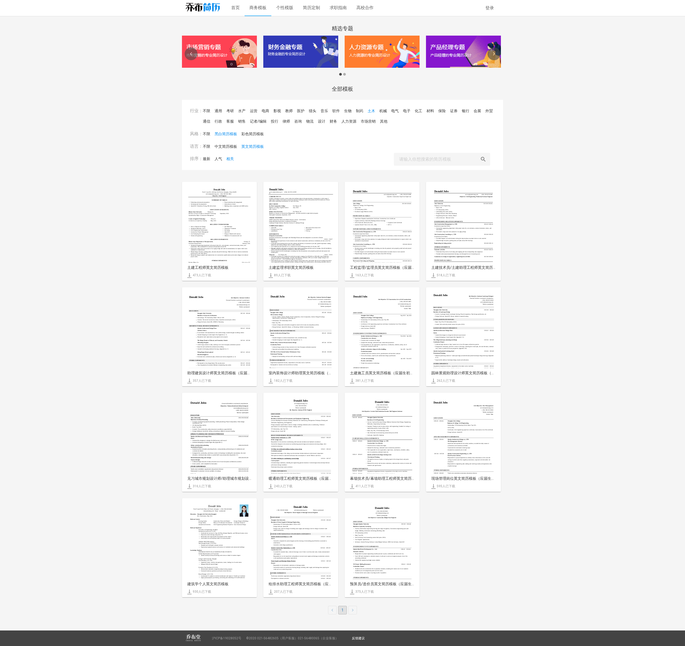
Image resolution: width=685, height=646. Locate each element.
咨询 (298, 121)
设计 (321, 121)
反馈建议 (358, 638)
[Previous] (191, 53)
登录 (489, 7)
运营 (253, 111)
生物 (348, 111)
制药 (359, 111)
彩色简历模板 (252, 134)
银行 (465, 111)
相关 (230, 159)
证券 (454, 111)
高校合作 (365, 7)
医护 (301, 111)
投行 (274, 121)
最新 (206, 159)
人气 (218, 159)
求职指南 (338, 7)
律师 (286, 121)
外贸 (489, 111)
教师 (289, 111)
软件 (336, 111)
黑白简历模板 (226, 134)
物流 (310, 121)
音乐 (324, 111)
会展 (477, 111)
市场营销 (368, 121)
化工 (418, 111)
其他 (383, 121)
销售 (242, 121)
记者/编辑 (258, 121)
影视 (277, 111)
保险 (442, 111)
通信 (206, 121)
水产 (242, 111)
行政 (218, 121)
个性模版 (284, 7)
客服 (230, 121)
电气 (395, 111)
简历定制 (311, 7)
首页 (235, 7)
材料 (430, 111)
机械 (383, 111)
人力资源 (348, 121)
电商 (265, 111)
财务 (333, 121)
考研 (230, 111)
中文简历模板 (226, 146)
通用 (218, 111)
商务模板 (258, 7)
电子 (406, 111)
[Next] (494, 53)
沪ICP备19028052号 (226, 638)
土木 (371, 111)
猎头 (312, 111)
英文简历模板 (252, 146)
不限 (206, 111)
